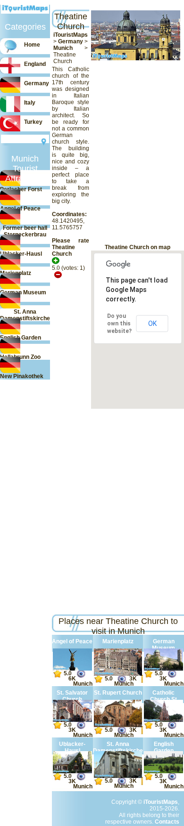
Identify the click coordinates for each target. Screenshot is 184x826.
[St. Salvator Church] (72, 720)
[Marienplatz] (118, 674)
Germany (70, 41)
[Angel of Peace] (72, 668)
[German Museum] (163, 668)
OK (152, 323)
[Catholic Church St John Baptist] (163, 720)
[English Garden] (163, 771)
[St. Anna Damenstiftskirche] (118, 776)
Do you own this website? (119, 323)
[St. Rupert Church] (118, 725)
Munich (63, 48)
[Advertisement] (46, 152)
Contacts (167, 821)
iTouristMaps (70, 35)
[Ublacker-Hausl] (72, 771)
